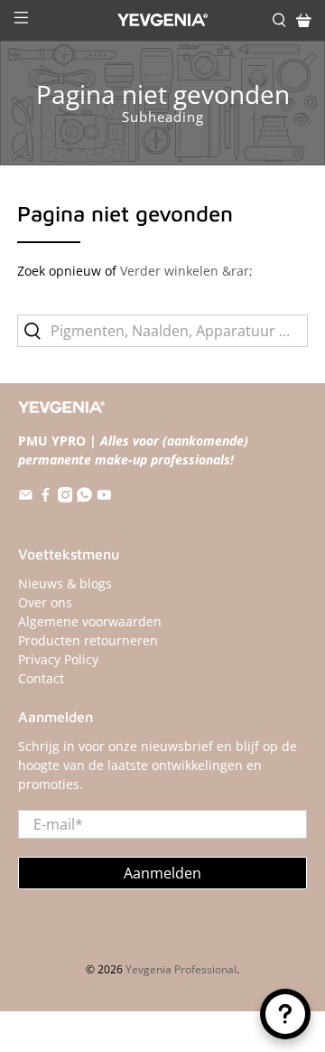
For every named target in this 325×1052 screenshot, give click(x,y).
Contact (41, 678)
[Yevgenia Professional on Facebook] (45, 497)
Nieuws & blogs (65, 583)
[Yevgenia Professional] (162, 20)
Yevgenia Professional (181, 969)
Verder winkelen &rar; (186, 270)
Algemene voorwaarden (90, 621)
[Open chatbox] (285, 1014)
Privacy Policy (58, 659)
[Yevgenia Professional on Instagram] (65, 497)
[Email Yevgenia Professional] (25, 497)
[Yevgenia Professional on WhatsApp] (84, 497)
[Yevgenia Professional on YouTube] (104, 497)
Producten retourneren (88, 640)
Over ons (45, 602)
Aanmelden (162, 873)
